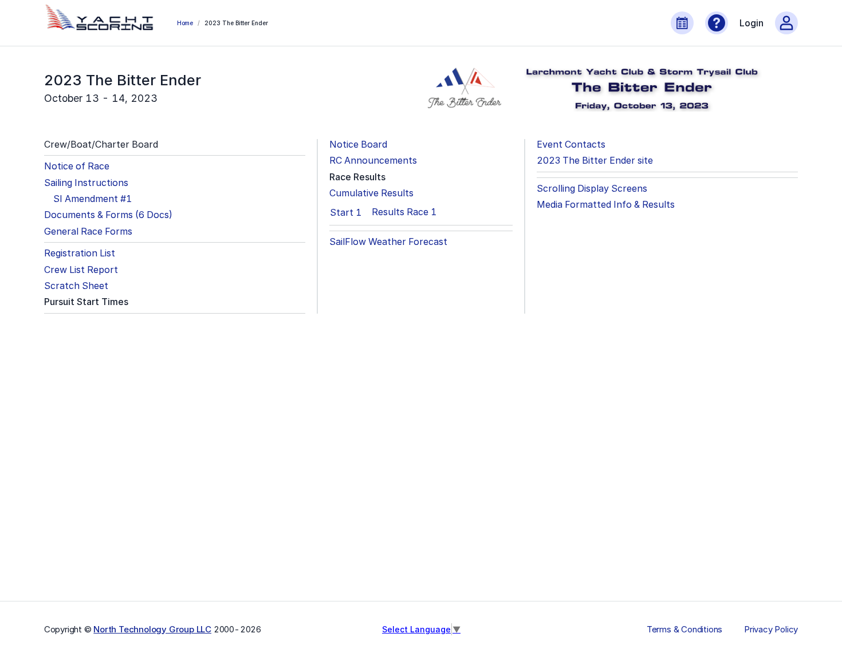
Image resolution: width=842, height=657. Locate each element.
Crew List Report (81, 269)
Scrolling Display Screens (592, 188)
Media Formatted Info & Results (606, 204)
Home (185, 22)
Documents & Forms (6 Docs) (108, 214)
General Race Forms (88, 231)
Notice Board (358, 144)
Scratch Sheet (76, 285)
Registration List (79, 253)
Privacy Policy (771, 629)
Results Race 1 (404, 212)
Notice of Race (76, 166)
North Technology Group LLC (152, 629)
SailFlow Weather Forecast (388, 241)
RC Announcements (373, 160)
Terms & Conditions (684, 629)
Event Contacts (571, 144)
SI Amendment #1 (92, 198)
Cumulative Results (371, 193)
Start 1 (345, 212)
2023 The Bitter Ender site (595, 160)
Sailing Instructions (86, 182)
